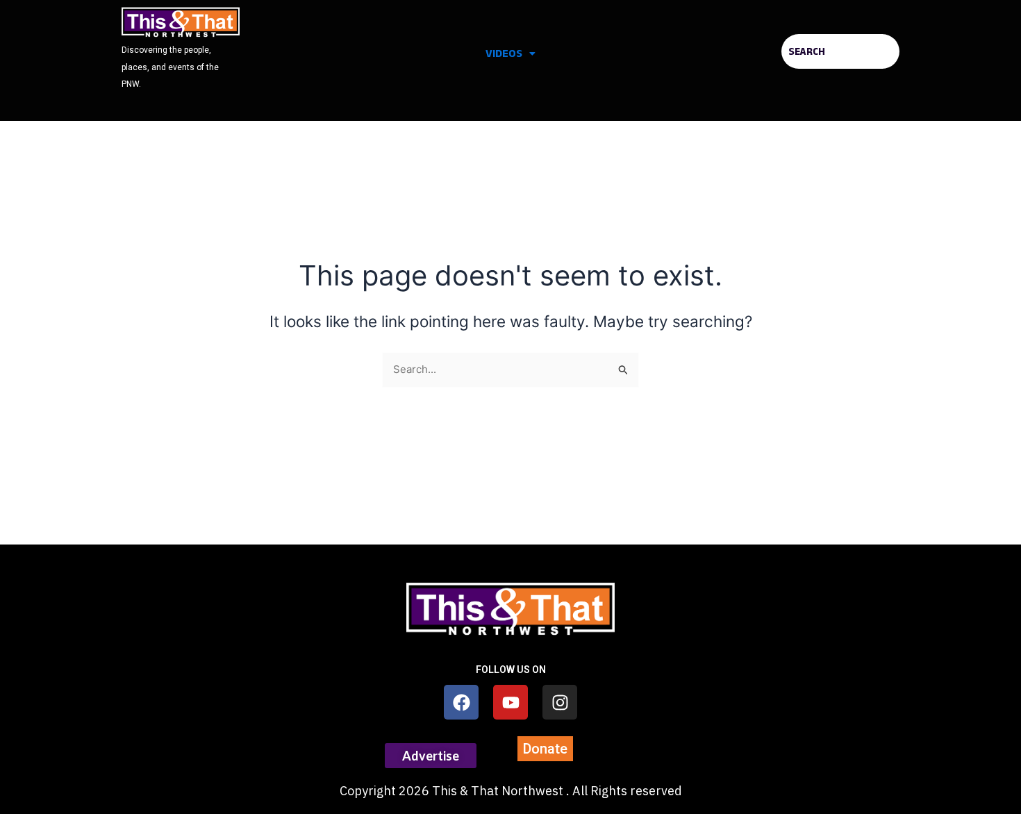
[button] (510, 53)
